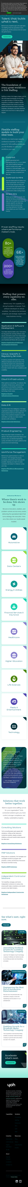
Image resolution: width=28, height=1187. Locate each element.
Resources (18, 1136)
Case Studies (18, 1145)
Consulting (18, 1117)
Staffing (17, 1120)
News (16, 1142)
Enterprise (17, 1123)
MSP (16, 1131)
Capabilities (9, 1114)
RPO (16, 1126)
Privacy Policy (14, 1176)
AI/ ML (7, 1149)
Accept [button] (9, 13)
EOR (16, 1129)
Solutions (17, 1114)
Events (17, 1147)
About (7, 1154)
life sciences (18, 162)
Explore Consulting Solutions (11, 843)
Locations (8, 1162)
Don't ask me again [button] (17, 13)
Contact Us (7, 37)
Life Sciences (9, 1142)
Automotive (9, 1139)
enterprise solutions (10, 1098)
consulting (11, 1096)
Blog (16, 1139)
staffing (16, 1096)
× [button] (1, 1)
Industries (8, 1136)
